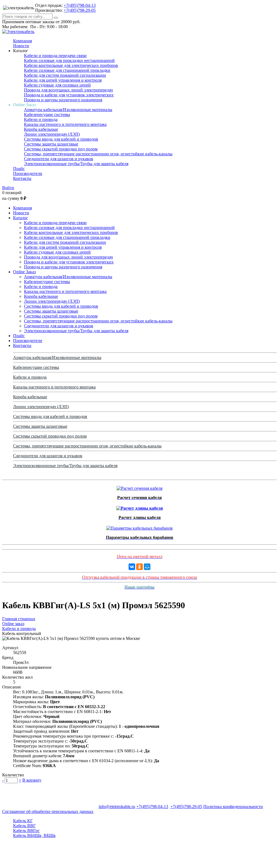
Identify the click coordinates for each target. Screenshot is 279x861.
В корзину (31, 780)
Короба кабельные (41, 129)
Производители (27, 173)
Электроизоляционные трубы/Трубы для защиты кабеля (76, 163)
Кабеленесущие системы (47, 114)
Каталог (20, 217)
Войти (8, 187)
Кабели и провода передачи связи (55, 55)
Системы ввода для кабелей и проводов (61, 139)
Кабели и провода (40, 119)
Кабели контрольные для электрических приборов (71, 65)
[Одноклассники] (139, 566)
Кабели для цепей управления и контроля (63, 80)
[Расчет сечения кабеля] (139, 487)
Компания (22, 40)
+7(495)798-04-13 (80, 5)
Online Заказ (24, 271)
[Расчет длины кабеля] (139, 506)
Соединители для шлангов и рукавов (58, 158)
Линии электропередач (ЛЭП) (52, 134)
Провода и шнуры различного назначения (63, 99)
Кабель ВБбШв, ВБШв (34, 835)
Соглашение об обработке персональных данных (47, 811)
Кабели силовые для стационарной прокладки (67, 70)
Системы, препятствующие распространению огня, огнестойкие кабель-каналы (98, 154)
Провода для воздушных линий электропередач (68, 90)
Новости (21, 45)
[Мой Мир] (147, 566)
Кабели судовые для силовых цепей (57, 85)
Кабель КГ (23, 820)
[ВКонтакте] (132, 566)
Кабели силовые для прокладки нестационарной (69, 60)
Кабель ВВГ (24, 825)
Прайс (19, 168)
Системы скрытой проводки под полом (61, 149)
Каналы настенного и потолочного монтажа (65, 124)
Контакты (22, 178)
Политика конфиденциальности (233, 806)
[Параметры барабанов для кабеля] (139, 526)
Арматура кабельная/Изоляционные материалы (68, 109)
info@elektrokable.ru (117, 806)
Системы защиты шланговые (51, 144)
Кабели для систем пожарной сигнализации (65, 75)
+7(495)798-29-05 (80, 10)
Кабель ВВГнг (26, 830)
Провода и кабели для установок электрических (69, 95)
